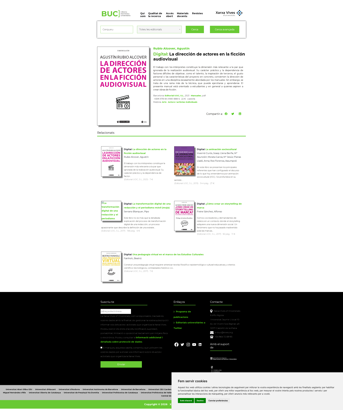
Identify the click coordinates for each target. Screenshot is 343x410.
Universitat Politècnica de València (158, 392)
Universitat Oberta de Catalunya (45, 392)
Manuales (196, 95)
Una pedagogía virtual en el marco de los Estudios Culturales (168, 254)
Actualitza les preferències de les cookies (25, 2)
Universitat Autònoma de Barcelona (100, 389)
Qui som (143, 15)
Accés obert (170, 15)
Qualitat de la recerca (155, 15)
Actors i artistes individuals (182, 102)
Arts (164, 102)
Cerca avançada (224, 29)
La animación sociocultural (221, 149)
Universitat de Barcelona (133, 389)
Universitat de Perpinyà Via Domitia (81, 392)
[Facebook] (226, 114)
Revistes (197, 13)
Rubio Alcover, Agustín (171, 48)
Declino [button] (200, 400)
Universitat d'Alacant (45, 389)
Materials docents (183, 15)
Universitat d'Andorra (69, 389)
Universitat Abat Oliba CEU (19, 389)
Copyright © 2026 (155, 404)
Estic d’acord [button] (186, 400)
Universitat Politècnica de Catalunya (120, 392)
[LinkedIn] (240, 114)
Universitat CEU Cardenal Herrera (164, 389)
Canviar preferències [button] (218, 400)
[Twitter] (232, 114)
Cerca (194, 29)
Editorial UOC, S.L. (174, 95)
